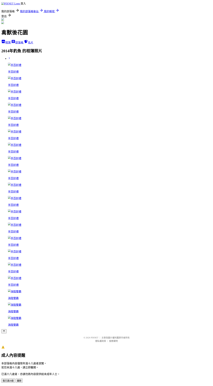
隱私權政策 (100, 341)
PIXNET (94, 337)
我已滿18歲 (8, 381)
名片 (30, 42)
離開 (19, 381)
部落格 (19, 42)
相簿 (8, 42)
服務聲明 (113, 341)
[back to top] (4, 331)
